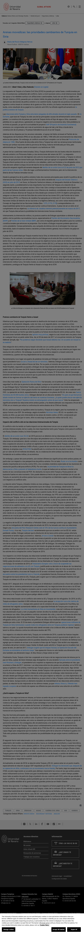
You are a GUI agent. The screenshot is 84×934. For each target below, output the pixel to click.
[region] (42, 923)
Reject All (74, 929)
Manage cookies (8, 929)
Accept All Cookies (59, 929)
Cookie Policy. (44, 925)
